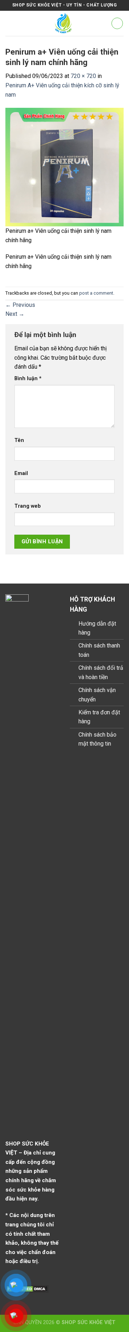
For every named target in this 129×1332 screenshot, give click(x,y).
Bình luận (28, 378)
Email (21, 473)
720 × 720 (83, 76)
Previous (20, 304)
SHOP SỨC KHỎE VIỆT (88, 1322)
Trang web (27, 506)
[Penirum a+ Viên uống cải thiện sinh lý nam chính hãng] (64, 166)
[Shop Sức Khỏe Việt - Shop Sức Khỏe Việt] (64, 23)
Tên (19, 440)
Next (14, 313)
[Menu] (9, 23)
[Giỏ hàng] (117, 23)
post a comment (96, 293)
